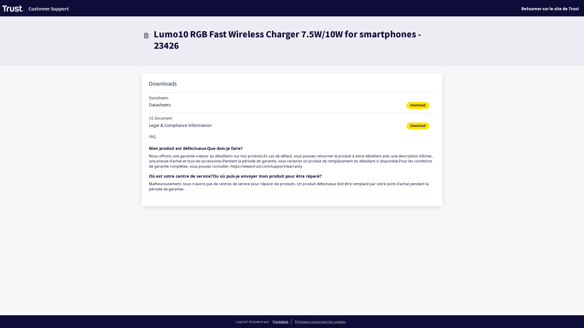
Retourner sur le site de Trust (550, 8)
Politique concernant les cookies (320, 321)
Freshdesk (280, 321)
